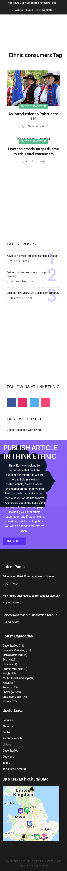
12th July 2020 (35, 161)
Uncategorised (11, 692)
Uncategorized (11, 696)
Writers (7, 701)
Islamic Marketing (13, 669)
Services (8, 720)
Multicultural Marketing (16, 678)
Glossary (8, 664)
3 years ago (11, 583)
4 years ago (12, 603)
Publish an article (44, 10)
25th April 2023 (19, 261)
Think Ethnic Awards (14, 769)
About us (19, 10)
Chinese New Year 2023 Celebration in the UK (33, 293)
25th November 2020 (34, 126)
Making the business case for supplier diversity (31, 595)
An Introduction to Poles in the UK (33, 116)
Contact (29, 10)
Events (7, 659)
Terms (6, 762)
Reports (7, 687)
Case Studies (10, 645)
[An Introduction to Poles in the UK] (33, 88)
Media (6, 673)
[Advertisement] (33, 199)
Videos (7, 744)
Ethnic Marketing (12, 655)
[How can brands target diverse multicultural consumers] (33, 138)
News (6, 682)
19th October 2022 (20, 298)
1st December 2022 (21, 282)
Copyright (8, 756)
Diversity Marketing (14, 650)
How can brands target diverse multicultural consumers (33, 151)
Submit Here (14, 541)
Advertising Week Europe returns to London (32, 255)
